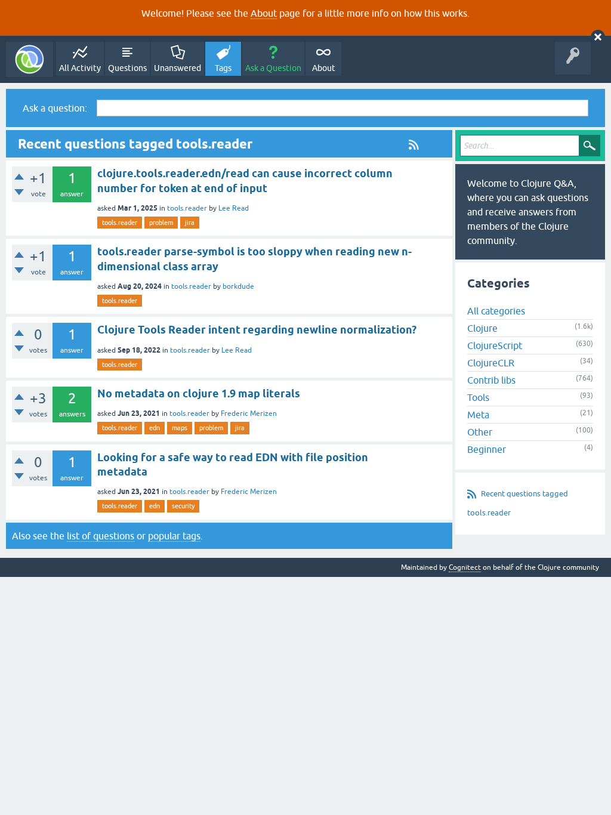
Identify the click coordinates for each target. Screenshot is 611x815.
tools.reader (187, 208)
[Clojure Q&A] (29, 59)
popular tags (174, 535)
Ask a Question (273, 68)
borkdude (238, 286)
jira (190, 222)
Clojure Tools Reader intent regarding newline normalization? (256, 329)
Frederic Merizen (249, 413)
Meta (478, 414)
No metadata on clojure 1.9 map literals (198, 393)
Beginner (486, 449)
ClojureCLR (490, 362)
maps (179, 427)
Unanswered (177, 68)
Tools (478, 397)
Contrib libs (491, 380)
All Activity (80, 68)
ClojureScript (494, 345)
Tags (223, 68)
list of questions (100, 535)
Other (479, 432)
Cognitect (465, 567)
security (183, 506)
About (264, 13)
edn (154, 427)
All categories (496, 310)
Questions (127, 68)
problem (161, 222)
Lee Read (233, 208)
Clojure (482, 328)
